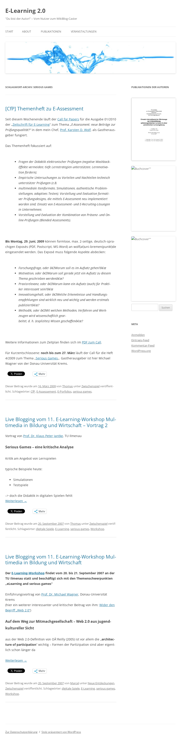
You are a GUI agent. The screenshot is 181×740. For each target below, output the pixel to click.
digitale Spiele (45, 529)
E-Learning (62, 529)
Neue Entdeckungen (101, 683)
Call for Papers (68, 119)
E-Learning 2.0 (25, 11)
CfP (33, 391)
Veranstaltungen (83, 31)
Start (9, 31)
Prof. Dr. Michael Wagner (59, 594)
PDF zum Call (91, 342)
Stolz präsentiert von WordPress (61, 732)
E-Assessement (46, 391)
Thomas (67, 386)
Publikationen (51, 31)
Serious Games (47, 358)
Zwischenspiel (90, 386)
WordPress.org (141, 351)
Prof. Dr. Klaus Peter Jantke (43, 436)
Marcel (74, 683)
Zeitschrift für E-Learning (31, 124)
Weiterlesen (16, 501)
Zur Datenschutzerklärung (21, 732)
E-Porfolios (64, 391)
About (26, 31)
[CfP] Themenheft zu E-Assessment (44, 108)
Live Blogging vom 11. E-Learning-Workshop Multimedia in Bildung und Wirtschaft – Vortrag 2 (60, 422)
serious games (82, 391)
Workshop (97, 529)
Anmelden (138, 335)
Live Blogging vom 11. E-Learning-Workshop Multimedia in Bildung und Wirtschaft (60, 559)
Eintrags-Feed (140, 340)
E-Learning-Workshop (28, 573)
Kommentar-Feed (143, 345)
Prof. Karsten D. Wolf (75, 130)
